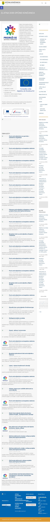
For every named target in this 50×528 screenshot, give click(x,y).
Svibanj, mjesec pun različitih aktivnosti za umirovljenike (21, 389)
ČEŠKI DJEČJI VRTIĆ (42, 50)
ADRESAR (41, 113)
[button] (1, 7)
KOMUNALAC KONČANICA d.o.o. (43, 68)
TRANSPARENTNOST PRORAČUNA (43, 83)
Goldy (40, 519)
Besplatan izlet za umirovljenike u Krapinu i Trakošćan (21, 234)
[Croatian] (2, 503)
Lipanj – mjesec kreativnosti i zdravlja (19, 365)
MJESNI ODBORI (43, 46)
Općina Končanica (12, 2)
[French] (6, 503)
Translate (9, 506)
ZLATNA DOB (42, 91)
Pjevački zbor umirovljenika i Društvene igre (21, 307)
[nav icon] (46, 3)
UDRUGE (41, 54)
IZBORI (40, 101)
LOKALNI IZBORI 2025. (43, 105)
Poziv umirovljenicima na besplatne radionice (22, 148)
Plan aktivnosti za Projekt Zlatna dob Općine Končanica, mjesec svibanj (21, 427)
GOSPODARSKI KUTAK (42, 98)
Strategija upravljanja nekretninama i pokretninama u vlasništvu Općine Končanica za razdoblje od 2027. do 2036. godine (43, 154)
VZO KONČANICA (44, 56)
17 (39, 305)
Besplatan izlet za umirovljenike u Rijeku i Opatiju (20, 283)
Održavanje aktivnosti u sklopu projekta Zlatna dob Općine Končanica (20, 461)
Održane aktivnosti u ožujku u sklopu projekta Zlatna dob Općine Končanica (22, 448)
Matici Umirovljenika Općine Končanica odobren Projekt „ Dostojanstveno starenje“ (21, 413)
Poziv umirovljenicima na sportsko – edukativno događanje (19, 136)
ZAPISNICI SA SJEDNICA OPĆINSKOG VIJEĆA (43, 42)
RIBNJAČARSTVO (43, 94)
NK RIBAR (42, 65)
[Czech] (3, 503)
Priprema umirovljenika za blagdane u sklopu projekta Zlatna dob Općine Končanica (21, 210)
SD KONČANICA (43, 62)
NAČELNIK (41, 33)
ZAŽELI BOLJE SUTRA (42, 87)
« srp (40, 311)
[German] (7, 503)
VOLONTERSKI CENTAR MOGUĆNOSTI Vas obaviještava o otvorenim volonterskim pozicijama (21, 475)
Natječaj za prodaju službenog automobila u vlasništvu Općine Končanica (43, 125)
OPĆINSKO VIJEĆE (43, 36)
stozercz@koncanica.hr (20, 511)
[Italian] (8, 503)
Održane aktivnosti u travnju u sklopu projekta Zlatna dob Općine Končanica (22, 436)
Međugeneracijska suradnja (17, 318)
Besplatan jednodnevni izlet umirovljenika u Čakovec (21, 354)
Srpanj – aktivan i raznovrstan (17, 330)
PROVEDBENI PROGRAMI (42, 79)
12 (42, 303)
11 (40, 303)
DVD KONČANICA (44, 59)
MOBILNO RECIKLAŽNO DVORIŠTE (42, 74)
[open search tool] (42, 3)
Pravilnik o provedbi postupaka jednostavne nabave (42, 169)
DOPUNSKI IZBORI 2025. (43, 109)
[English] (4, 503)
